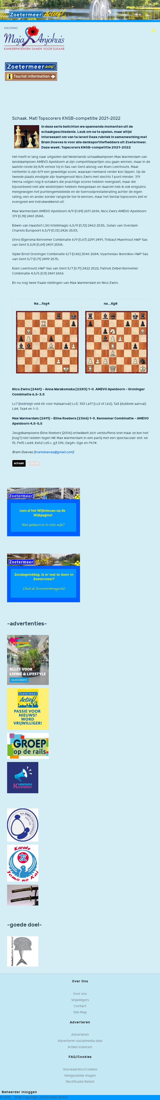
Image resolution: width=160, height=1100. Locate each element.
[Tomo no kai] (22, 863)
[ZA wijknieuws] (43, 512)
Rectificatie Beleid (80, 1082)
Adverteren (80, 1035)
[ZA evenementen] (43, 578)
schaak (19, 463)
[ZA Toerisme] (31, 71)
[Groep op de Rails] (28, 746)
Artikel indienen (80, 1047)
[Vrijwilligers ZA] (28, 709)
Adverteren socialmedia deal (80, 1041)
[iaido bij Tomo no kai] (22, 895)
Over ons (80, 994)
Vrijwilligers (80, 1000)
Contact (80, 1006)
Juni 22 (34, 463)
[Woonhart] (28, 660)
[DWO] (22, 825)
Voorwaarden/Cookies (80, 1069)
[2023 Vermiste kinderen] (22, 777)
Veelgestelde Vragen (80, 1076)
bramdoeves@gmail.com (54, 452)
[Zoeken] (153, 30)
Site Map (80, 1012)
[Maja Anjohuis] (34, 38)
